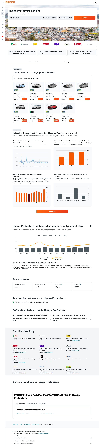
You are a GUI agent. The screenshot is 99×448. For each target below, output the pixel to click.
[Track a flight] (3, 24)
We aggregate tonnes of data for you (24, 441)
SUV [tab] (56, 235)
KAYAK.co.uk (15, 424)
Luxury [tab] (65, 235)
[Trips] (3, 32)
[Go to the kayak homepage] (10, 2)
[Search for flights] (3, 7)
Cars (21, 424)
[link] (52, 211)
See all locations (22, 341)
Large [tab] (50, 235)
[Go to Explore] (3, 21)
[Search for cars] (3, 13)
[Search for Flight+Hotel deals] (3, 16)
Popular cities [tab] (42, 403)
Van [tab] (60, 235)
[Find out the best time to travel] (3, 27)
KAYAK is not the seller (20, 438)
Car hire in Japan (35, 424)
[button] (2, 2)
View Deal (24, 99)
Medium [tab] (45, 235)
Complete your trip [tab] (20, 403)
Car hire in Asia (27, 424)
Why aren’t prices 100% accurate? (23, 443)
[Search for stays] (3, 10)
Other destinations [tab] (32, 403)
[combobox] (13, 14)
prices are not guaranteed (43, 433)
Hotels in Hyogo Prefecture (46, 413)
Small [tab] (38, 235)
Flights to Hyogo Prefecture (22, 413)
